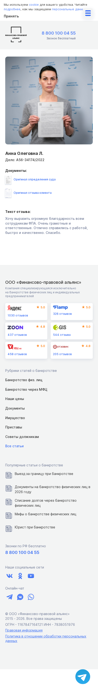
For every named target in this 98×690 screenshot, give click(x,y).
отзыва (62, 335)
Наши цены (14, 399)
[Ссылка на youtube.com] (31, 576)
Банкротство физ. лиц (23, 380)
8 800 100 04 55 (59, 33)
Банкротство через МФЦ (26, 389)
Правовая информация (24, 630)
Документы (15, 408)
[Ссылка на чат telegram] (9, 597)
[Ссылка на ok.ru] (20, 576)
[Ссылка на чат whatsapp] (31, 597)
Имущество (15, 418)
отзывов (18, 315)
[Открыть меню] (88, 13)
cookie (34, 4)
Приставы (13, 427)
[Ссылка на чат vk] (20, 597)
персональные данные (69, 9)
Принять (11, 16)
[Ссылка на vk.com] (9, 576)
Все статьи (14, 446)
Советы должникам (22, 437)
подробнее (12, 9)
